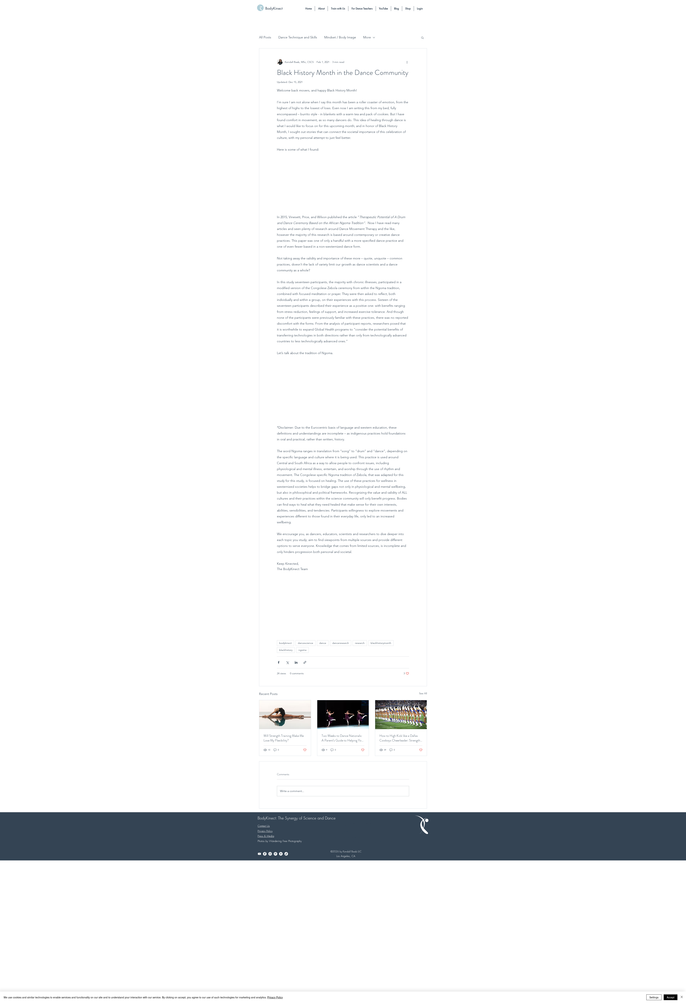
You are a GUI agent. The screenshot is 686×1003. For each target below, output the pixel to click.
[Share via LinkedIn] (296, 662)
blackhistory (285, 650)
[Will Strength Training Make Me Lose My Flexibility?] (285, 714)
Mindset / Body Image (340, 37)
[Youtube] (259, 854)
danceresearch (340, 643)
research (360, 643)
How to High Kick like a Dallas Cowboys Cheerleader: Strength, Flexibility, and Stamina (400, 738)
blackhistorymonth (381, 643)
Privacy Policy (275, 997)
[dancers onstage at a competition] (343, 714)
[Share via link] (305, 662)
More (367, 37)
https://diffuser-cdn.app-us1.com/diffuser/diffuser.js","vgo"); (364, 824)
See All (423, 693)
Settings (653, 997)
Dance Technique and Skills (297, 37)
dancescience (305, 643)
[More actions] (407, 62)
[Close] (682, 997)
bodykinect (285, 643)
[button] (321, 8)
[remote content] (343, 182)
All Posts (265, 37)
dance (322, 643)
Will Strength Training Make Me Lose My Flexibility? (284, 738)
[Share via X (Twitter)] (287, 662)
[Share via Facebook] (278, 662)
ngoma (302, 650)
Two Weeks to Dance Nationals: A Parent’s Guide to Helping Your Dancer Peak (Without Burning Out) (343, 738)
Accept (670, 997)
